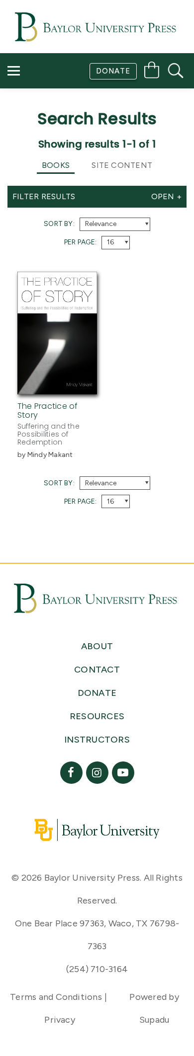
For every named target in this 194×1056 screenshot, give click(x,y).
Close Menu (101, 154)
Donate (113, 71)
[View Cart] (152, 72)
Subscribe (36, 98)
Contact (35, 127)
